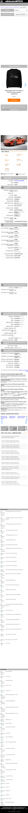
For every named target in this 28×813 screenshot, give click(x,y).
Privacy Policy (13, 811)
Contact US (18, 811)
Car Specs (3, 7)
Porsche (7, 7)
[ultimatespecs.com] (14, 1)
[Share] (26, 4)
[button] (25, 84)
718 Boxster (16, 7)
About (9, 811)
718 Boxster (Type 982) (19, 180)
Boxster (11, 7)
